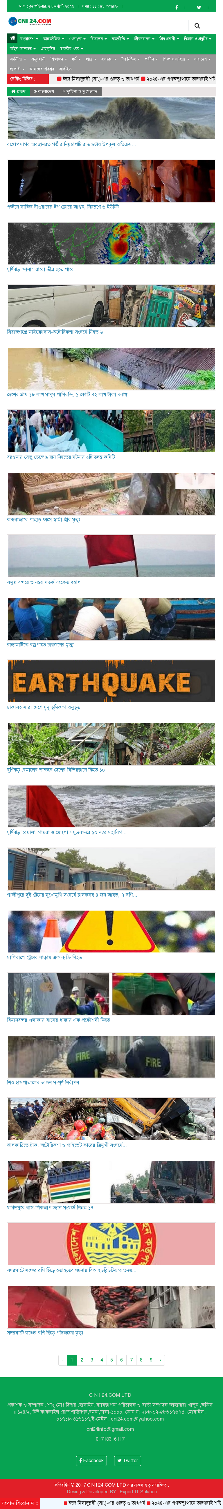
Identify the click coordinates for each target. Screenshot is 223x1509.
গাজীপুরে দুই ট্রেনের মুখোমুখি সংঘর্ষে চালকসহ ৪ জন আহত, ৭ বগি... (72, 895)
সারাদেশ (201, 59)
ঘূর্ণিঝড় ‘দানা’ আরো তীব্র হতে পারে (40, 269)
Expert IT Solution (138, 1492)
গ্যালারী (16, 69)
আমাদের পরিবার (42, 69)
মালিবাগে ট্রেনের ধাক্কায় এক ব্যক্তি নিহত (44, 958)
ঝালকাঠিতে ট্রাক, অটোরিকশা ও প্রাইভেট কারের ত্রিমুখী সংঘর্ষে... (67, 1145)
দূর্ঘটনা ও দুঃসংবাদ (81, 91)
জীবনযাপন (143, 38)
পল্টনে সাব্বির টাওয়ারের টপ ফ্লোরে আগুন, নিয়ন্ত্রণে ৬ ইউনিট (63, 207)
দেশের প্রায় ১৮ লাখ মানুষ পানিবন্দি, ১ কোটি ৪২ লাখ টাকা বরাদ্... (69, 395)
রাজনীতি (119, 38)
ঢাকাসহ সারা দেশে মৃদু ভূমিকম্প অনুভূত (43, 707)
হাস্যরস (107, 59)
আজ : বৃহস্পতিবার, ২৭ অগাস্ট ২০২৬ (46, 6)
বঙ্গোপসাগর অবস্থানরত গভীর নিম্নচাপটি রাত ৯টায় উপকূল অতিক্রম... (71, 144)
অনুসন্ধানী (38, 59)
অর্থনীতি (16, 59)
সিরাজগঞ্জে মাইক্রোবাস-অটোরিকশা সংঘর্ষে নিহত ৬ (55, 332)
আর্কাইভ (65, 69)
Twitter (130, 1461)
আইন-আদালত (21, 48)
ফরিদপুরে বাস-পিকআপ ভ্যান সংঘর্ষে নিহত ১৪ (50, 1208)
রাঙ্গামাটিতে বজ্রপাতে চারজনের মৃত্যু (40, 645)
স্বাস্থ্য (89, 59)
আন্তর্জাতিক (52, 38)
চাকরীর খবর (70, 48)
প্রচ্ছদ (20, 91)
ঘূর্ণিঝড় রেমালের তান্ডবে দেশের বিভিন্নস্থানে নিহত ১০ (56, 770)
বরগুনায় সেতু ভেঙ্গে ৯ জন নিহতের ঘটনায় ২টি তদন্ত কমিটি (61, 457)
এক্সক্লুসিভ (48, 48)
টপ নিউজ (129, 59)
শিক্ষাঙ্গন (57, 59)
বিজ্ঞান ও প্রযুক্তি (196, 38)
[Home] (12, 38)
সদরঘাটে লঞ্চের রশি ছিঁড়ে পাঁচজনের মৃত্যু (45, 1333)
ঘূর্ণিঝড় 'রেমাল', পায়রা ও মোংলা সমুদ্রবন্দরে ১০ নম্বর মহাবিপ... (67, 832)
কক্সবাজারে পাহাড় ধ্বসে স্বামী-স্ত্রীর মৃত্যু (43, 520)
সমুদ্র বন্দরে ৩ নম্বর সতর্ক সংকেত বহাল (44, 582)
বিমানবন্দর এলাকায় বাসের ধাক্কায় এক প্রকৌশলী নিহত (58, 1020)
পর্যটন (150, 59)
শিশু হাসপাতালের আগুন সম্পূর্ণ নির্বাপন (43, 1083)
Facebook (93, 1461)
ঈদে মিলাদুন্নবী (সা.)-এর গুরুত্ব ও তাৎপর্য (58, 79)
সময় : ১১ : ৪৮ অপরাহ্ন (100, 6)
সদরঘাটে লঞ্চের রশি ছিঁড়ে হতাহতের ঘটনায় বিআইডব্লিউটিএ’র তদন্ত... (71, 1270)
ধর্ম (75, 59)
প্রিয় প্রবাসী (167, 38)
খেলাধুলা (76, 38)
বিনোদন (97, 38)
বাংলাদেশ (27, 38)
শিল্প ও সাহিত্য (174, 59)
